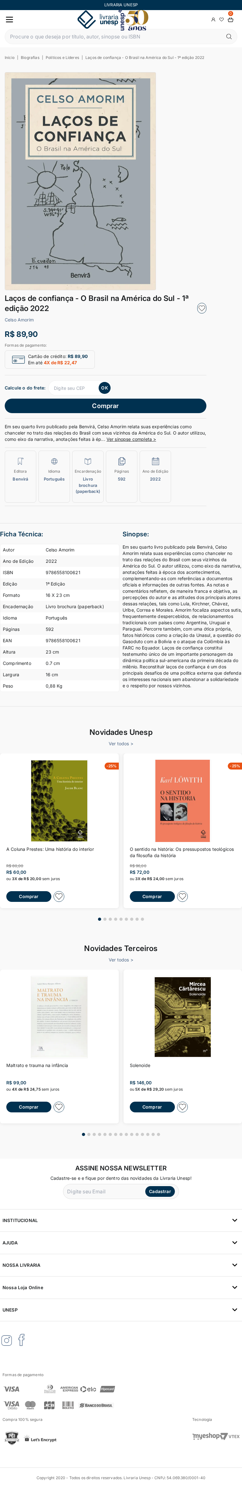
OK (104, 387)
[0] (230, 19)
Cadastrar (160, 1191)
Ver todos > (121, 743)
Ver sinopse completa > (131, 439)
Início (9, 57)
